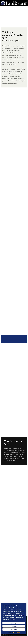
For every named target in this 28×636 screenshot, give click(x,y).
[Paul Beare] (13, 3)
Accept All (14, 629)
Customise (14, 623)
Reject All (14, 626)
